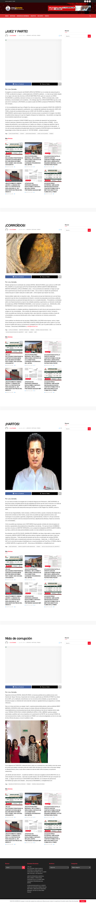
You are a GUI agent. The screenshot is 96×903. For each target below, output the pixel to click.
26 (15, 392)
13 (34, 365)
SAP (26, 332)
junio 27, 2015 (22, 35)
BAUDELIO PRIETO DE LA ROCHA (17, 784)
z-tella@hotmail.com (32, 326)
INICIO (6, 16)
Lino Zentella (13, 35)
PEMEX (38, 35)
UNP (35, 332)
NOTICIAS (12, 16)
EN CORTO (40, 16)
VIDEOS (47, 16)
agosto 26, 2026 (9, 166)
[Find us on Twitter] (87, 1)
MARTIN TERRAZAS (24, 329)
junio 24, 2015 (22, 428)
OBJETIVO (33, 16)
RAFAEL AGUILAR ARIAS (42, 329)
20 (15, 365)
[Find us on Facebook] (85, 1)
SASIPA (31, 332)
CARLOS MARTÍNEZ (13, 133)
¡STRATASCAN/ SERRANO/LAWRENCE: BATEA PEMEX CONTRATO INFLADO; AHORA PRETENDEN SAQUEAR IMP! (33, 186)
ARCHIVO (29, 35)
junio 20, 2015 (22, 642)
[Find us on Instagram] (90, 1)
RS (50, 329)
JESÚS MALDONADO (31, 133)
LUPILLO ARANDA (13, 329)
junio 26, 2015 (22, 229)
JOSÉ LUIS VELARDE (43, 133)
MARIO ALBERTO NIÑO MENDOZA (26, 546)
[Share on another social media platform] (60, 84)
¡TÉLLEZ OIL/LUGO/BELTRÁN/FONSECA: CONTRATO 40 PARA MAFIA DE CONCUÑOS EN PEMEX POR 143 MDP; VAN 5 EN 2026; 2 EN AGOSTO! (14, 160)
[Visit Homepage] (14, 8)
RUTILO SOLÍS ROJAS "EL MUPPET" (15, 332)
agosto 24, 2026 (48, 193)
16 (54, 365)
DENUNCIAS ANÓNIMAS (23, 16)
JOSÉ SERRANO (13, 546)
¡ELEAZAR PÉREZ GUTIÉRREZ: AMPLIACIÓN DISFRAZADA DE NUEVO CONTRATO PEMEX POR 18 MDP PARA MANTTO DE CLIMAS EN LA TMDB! (52, 187)
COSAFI (22, 133)
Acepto (83, 901)
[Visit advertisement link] (69, 8)
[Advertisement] (48, 23)
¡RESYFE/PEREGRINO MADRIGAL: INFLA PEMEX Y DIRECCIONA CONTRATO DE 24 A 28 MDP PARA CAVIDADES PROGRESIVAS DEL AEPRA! (33, 160)
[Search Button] (90, 16)
